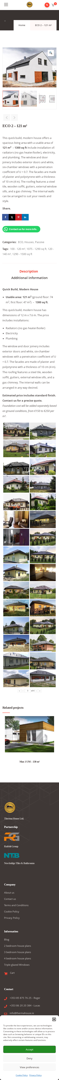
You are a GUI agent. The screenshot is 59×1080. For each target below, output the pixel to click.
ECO (20, 242)
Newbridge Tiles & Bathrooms (19, 863)
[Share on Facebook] (5, 217)
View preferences (29, 1067)
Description (29, 271)
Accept (29, 1049)
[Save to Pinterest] (19, 217)
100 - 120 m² (17, 249)
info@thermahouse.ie (22, 1013)
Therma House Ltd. (14, 818)
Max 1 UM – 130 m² (29, 761)
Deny (29, 1058)
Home (22, 25)
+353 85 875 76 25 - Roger (25, 997)
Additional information (29, 278)
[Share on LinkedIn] (25, 217)
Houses (29, 242)
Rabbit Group (11, 846)
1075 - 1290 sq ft (37, 249)
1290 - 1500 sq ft (22, 254)
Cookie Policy (22, 1075)
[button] (54, 1019)
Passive (39, 242)
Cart (12, 972)
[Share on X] (12, 217)
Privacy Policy (35, 1075)
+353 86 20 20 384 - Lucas (25, 1005)
